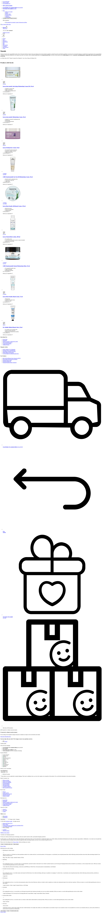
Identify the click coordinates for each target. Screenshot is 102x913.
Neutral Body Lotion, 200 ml (11, 236)
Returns (6, 12)
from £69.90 (13, 7)
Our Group (5, 810)
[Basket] (52, 36)
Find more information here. (5, 736)
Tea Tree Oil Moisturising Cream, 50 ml (18, 177)
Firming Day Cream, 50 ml (11, 147)
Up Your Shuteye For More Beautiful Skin (11, 353)
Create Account (6, 792)
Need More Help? (6, 785)
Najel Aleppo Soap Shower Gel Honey (10, 359)
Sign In (4, 791)
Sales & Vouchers (6, 784)
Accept (2, 844)
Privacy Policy (5, 824)
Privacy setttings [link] (6, 827)
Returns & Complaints (7, 782)
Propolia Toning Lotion (7, 360)
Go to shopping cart (6, 3)
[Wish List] (4, 34)
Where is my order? (9, 11)
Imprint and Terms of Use (7, 823)
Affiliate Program (6, 344)
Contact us (7, 16)
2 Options (4, 173)
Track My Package (6, 794)
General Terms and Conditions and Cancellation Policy (13, 825)
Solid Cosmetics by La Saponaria (9, 349)
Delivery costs (8, 13)
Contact (4, 811)
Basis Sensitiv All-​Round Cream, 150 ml (14, 206)
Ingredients (5, 340)
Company (4, 829)
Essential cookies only (8, 844)
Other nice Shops (6, 830)
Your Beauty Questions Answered (9, 351)
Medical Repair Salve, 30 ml (12, 327)
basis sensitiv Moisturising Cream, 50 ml (14, 117)
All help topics (8, 17)
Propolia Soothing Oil (7, 361)
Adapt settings (15, 844)
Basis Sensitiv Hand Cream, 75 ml (13, 296)
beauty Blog (5, 339)
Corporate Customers (7, 786)
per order (9, 8)
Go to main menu (6, 1)
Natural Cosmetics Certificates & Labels (10, 341)
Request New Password (7, 793)
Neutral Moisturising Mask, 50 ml (16, 266)
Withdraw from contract (4, 832)
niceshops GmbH (9, 821)
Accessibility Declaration (7, 826)
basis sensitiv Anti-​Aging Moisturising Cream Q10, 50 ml (18, 86)
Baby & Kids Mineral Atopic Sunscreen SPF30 (11, 358)
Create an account (6, 32)
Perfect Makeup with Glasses (8, 352)
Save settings (3, 910)
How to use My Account (7, 787)
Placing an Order (6, 780)
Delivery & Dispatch (7, 781)
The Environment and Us (7, 342)
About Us (4, 809)
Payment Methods (6, 783)
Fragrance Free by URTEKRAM (9, 350)
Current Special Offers (7, 343)
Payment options (8, 14)
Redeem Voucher (6, 795)
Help (4, 10)
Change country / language (14, 819)
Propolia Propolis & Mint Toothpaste (10, 362)
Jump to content (6, 2)
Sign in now (5, 28)
